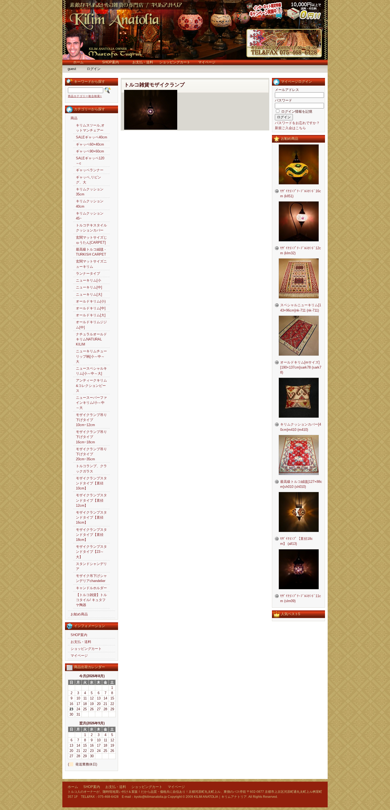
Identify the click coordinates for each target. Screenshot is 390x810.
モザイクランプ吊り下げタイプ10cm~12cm (91, 420)
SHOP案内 (110, 62)
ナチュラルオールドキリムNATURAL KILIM (91, 339)
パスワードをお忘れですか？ (297, 123)
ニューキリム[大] (89, 294)
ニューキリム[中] (89, 287)
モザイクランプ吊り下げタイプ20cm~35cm (91, 454)
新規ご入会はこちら (290, 128)
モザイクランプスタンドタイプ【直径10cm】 (91, 483)
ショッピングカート (174, 62)
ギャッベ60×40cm (90, 144)
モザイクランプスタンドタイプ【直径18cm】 (91, 535)
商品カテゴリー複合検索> (85, 96)
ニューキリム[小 (88, 280)
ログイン (94, 69)
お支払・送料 (142, 62)
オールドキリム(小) (91, 301)
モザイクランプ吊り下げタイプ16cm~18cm (91, 437)
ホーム (78, 62)
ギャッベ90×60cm (90, 151)
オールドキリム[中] (91, 308)
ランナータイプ (88, 273)
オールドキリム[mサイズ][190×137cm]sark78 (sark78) (300, 367)
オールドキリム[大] (91, 315)
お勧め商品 (79, 614)
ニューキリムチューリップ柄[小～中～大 (91, 356)
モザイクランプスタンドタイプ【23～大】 (91, 552)
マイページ (206, 62)
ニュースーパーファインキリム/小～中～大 (91, 403)
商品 (74, 118)
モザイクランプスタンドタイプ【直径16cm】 (91, 517)
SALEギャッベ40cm (91, 137)
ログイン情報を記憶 (296, 111)
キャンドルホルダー (91, 588)
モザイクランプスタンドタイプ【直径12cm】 (91, 500)
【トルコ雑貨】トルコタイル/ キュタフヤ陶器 (91, 600)
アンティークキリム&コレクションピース (91, 385)
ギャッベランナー (89, 170)
